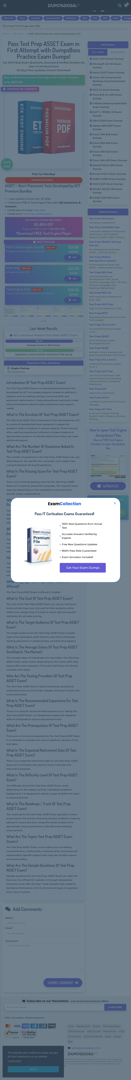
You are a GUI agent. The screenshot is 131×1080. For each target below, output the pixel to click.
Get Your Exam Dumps (82, 567)
